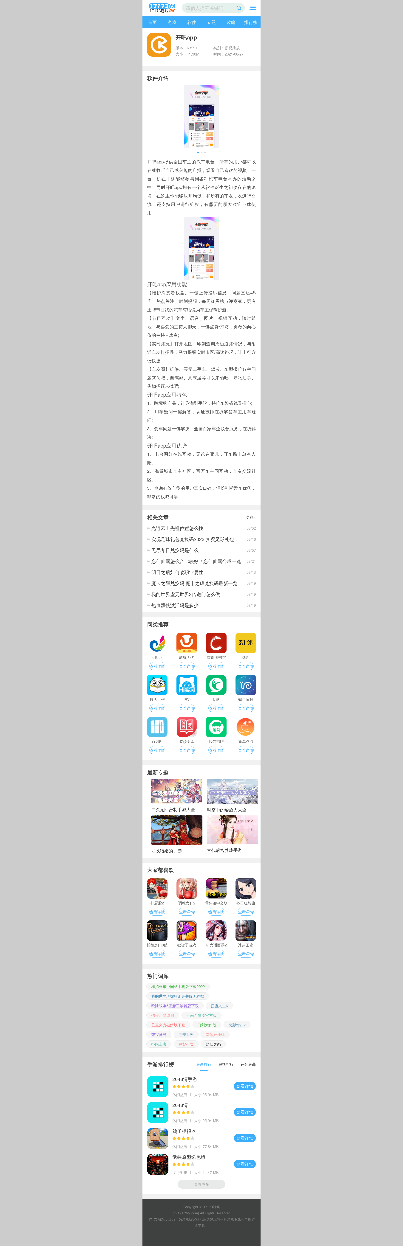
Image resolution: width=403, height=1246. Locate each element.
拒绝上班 (158, 1044)
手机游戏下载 (230, 1219)
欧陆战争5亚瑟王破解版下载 (175, 1005)
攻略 (231, 22)
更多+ (251, 517)
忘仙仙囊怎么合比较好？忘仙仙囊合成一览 (196, 561)
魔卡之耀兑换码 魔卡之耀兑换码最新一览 (194, 583)
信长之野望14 (162, 1015)
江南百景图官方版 (201, 1015)
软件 (191, 22)
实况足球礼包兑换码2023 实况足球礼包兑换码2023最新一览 (214, 539)
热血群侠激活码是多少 (175, 605)
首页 (152, 22)
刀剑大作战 (206, 1024)
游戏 (172, 22)
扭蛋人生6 (219, 1005)
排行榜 (250, 22)
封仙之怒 (213, 1044)
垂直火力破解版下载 (168, 1024)
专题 (211, 22)
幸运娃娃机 (215, 1034)
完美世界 (186, 1034)
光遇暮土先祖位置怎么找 (177, 528)
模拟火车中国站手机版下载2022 (178, 986)
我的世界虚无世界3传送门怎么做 (185, 594)
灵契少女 (186, 1044)
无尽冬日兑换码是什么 (175, 550)
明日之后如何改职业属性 (177, 572)
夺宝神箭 (158, 1034)
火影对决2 (237, 1024)
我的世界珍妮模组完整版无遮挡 (177, 996)
